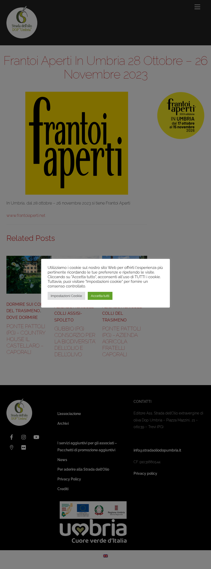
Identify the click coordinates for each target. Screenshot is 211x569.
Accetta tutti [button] (100, 296)
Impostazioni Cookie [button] (66, 296)
